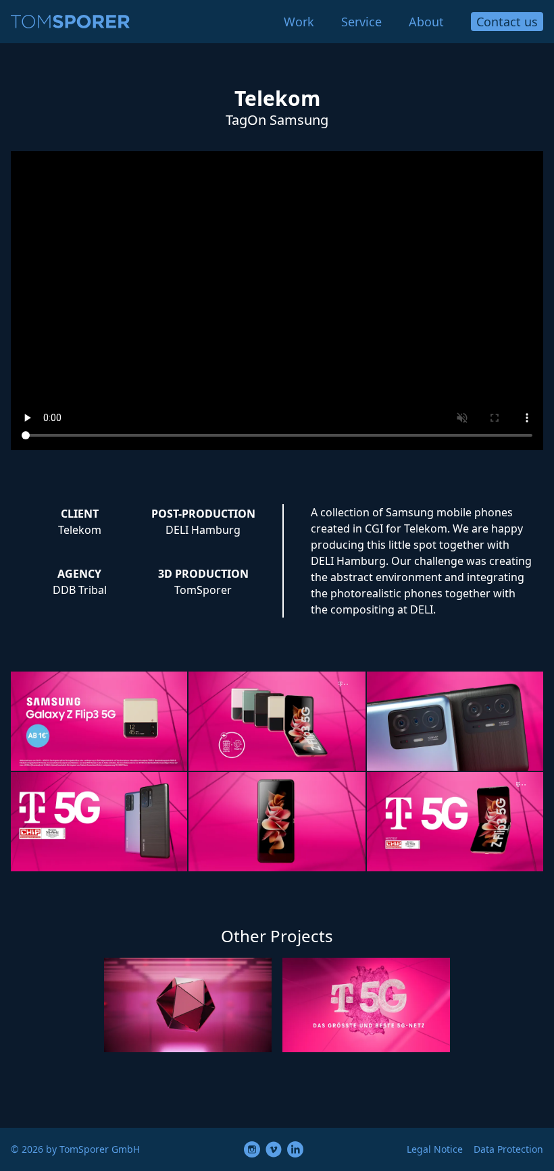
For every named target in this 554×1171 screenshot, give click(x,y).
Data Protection (508, 1149)
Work (299, 21)
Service (361, 21)
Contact (507, 21)
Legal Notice (435, 1149)
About (426, 21)
